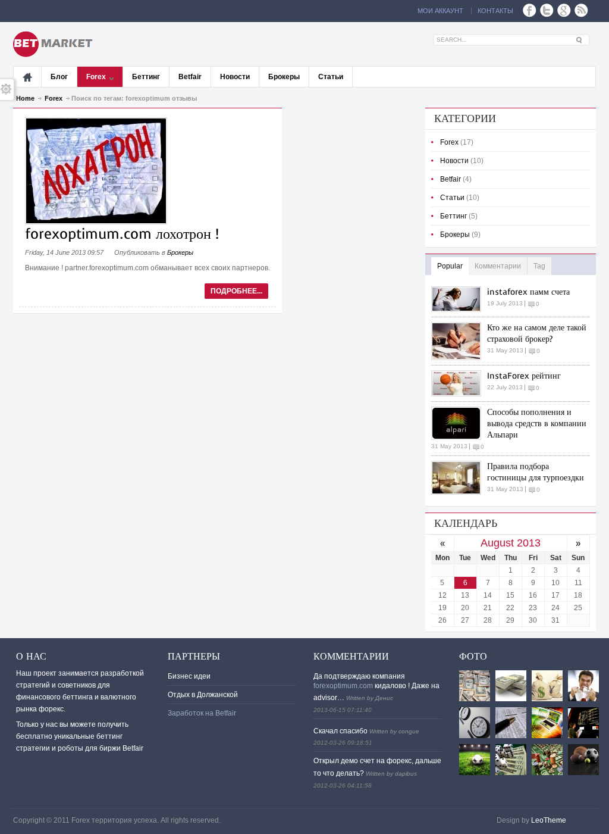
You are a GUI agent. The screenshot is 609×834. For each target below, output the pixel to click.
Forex (53, 98)
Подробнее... (236, 291)
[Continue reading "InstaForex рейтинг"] (459, 383)
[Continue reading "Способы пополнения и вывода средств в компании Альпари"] (459, 423)
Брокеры (180, 252)
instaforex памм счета (528, 292)
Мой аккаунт (440, 11)
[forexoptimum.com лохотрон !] (96, 222)
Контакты (495, 11)
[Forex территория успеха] (54, 44)
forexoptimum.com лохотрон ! (122, 233)
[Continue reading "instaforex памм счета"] (459, 299)
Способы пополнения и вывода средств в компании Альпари (536, 424)
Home (25, 98)
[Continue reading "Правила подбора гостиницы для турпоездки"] (459, 478)
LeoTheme (548, 820)
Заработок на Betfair (202, 713)
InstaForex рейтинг (524, 376)
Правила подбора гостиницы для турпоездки (535, 472)
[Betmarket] (28, 77)
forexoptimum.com (343, 686)
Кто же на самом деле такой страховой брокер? (536, 333)
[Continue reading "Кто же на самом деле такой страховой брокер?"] (459, 341)
